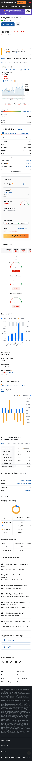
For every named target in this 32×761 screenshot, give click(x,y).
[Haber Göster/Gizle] (11, 67)
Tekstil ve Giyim (26, 480)
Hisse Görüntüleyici (14, 6)
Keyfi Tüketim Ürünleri (24, 483)
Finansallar (17, 58)
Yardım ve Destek (22, 678)
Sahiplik (16, 62)
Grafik (9, 58)
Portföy (3, 678)
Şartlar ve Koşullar (5, 740)
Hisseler (4, 6)
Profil (10, 62)
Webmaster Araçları (6, 682)
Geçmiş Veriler (23, 62)
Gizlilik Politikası (5, 745)
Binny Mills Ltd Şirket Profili (12, 473)
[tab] (8, 250)
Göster (19, 466)
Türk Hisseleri (26, 6)
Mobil (2, 675)
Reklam (19, 675)
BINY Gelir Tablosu (9, 381)
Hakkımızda (20, 671)
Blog (2, 671)
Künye (19, 682)
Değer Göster (25, 111)
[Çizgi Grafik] (5, 67)
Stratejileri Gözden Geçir (12, 53)
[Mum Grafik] (3, 67)
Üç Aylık (8, 390)
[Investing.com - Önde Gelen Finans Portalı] (10, 2)
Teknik (25, 58)
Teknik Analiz (6, 245)
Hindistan (28, 490)
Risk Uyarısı (4, 751)
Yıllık (2, 390)
